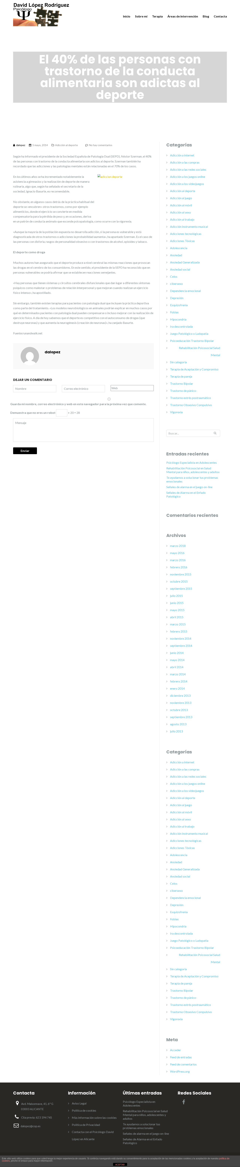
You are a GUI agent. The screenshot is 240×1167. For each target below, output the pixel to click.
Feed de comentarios (183, 1064)
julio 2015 (176, 595)
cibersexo (176, 283)
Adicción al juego (181, 198)
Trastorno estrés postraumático (190, 398)
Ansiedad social (180, 269)
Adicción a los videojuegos (187, 183)
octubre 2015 (179, 581)
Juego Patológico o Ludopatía (189, 333)
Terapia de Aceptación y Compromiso (194, 369)
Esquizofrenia (179, 305)
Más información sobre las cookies (94, 1117)
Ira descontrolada (181, 326)
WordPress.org (180, 1071)
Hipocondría (178, 319)
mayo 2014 (177, 660)
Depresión (176, 298)
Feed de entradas (181, 1057)
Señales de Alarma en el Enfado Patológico (186, 494)
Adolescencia (178, 248)
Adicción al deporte (66, 145)
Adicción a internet (182, 155)
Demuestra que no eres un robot (33, 412)
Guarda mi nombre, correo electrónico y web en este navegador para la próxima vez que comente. (78, 404)
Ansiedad (176, 255)
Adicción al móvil (181, 205)
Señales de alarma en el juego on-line (189, 487)
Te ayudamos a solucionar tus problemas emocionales (192, 479)
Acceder (175, 1050)
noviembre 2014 (180, 638)
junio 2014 (177, 652)
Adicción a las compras (185, 162)
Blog (206, 16)
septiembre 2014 (181, 645)
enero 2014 (177, 688)
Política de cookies (84, 1110)
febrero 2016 (178, 567)
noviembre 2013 (180, 702)
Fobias (174, 312)
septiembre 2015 (181, 588)
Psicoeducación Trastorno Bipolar (192, 340)
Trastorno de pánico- (183, 390)
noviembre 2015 (180, 574)
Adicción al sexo (180, 212)
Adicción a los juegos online (187, 176)
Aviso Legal (79, 1103)
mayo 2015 (177, 610)
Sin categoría (178, 362)
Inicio (126, 16)
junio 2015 (177, 603)
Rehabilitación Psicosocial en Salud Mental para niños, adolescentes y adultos (193, 470)
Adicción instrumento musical (189, 226)
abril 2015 (176, 617)
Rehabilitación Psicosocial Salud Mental (199, 351)
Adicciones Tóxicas (182, 241)
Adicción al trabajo (182, 219)
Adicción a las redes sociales (188, 169)
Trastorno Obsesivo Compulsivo (191, 405)
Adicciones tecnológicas (185, 233)
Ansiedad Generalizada (185, 262)
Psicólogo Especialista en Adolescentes (191, 462)
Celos (173, 276)
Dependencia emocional (185, 291)
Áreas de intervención (182, 16)
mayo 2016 (177, 553)
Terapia (157, 16)
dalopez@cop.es (30, 1126)
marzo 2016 (178, 560)
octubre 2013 (179, 710)
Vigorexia (176, 412)
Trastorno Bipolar (181, 383)
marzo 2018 (178, 545)
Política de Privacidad (86, 1124)
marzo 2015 (178, 624)
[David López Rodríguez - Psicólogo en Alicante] (41, 14)
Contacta (220, 16)
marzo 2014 (178, 674)
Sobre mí (141, 16)
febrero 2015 (178, 631)
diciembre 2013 (180, 695)
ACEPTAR (120, 1164)
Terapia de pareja (181, 376)
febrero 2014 (178, 681)
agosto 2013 (178, 724)
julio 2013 (176, 731)
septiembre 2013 (181, 717)
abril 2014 (176, 667)
